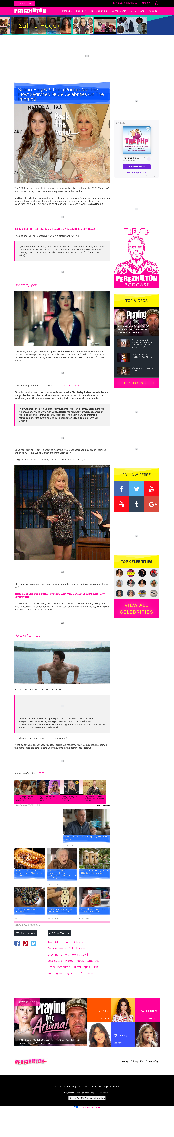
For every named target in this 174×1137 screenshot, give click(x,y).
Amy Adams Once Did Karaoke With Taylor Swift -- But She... (48, 798)
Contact (114, 1086)
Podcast (154, 11)
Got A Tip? (25, 4)
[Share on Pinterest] (25, 943)
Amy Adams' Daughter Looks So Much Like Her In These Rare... (94, 798)
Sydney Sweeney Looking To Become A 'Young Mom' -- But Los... (71, 798)
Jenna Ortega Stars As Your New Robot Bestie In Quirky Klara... (25, 798)
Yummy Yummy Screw (63, 973)
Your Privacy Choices (89, 1107)
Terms (93, 1086)
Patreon (67, 11)
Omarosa (93, 960)
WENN (41, 773)
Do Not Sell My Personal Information (87, 1098)
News (124, 1061)
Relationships (99, 11)
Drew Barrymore (59, 954)
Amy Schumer (75, 942)
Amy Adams (56, 942)
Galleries (153, 1061)
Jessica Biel (55, 960)
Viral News (137, 11)
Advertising (70, 1086)
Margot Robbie (74, 960)
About (58, 1086)
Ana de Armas (57, 948)
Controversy (119, 11)
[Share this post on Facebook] (17, 943)
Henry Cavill (80, 954)
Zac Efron (86, 973)
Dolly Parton (77, 948)
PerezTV (81, 11)
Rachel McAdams (59, 967)
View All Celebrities (136, 608)
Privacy (83, 1086)
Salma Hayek (81, 967)
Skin (95, 967)
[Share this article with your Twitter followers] (33, 943)
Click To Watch (136, 383)
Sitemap (103, 1086)
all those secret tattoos (68, 385)
